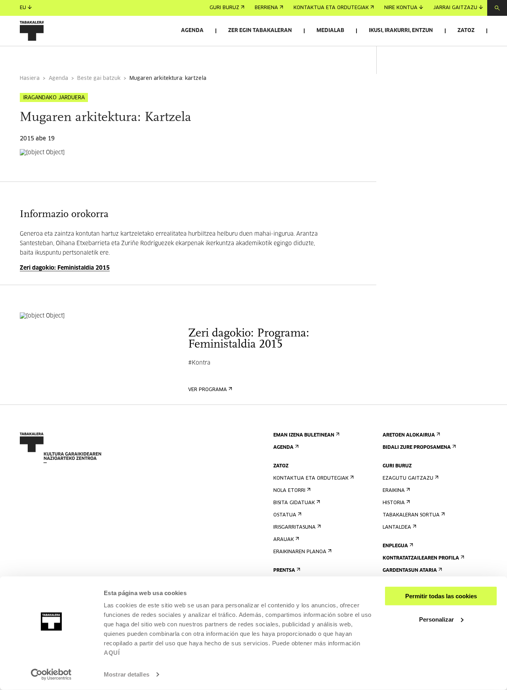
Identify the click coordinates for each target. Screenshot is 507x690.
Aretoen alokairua (409, 435)
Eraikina (394, 490)
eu (23, 8)
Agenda (192, 30)
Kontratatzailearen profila (421, 558)
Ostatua (284, 515)
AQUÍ (112, 652)
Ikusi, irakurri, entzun (401, 30)
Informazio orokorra (52, 56)
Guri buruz (224, 8)
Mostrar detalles (126, 674)
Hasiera (30, 78)
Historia (394, 503)
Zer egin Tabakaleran (260, 30)
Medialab (330, 30)
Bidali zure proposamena (417, 447)
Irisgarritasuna (294, 527)
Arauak (283, 539)
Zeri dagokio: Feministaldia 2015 (65, 268)
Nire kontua (400, 8)
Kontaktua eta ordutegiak (331, 8)
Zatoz (466, 30)
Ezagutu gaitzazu (408, 478)
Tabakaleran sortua (411, 515)
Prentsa (284, 570)
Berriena (266, 8)
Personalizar (436, 619)
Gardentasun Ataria (410, 570)
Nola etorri (289, 490)
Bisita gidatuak (294, 503)
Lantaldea (397, 527)
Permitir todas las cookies (441, 596)
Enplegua (395, 546)
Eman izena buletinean (303, 435)
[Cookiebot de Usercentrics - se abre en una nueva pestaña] (51, 675)
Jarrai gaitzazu (455, 8)
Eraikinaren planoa (299, 552)
